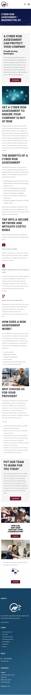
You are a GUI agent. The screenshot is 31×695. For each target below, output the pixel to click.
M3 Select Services (7, 639)
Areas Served (4, 622)
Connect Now (4, 661)
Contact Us (5, 644)
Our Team (5, 634)
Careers (4, 646)
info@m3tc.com (5, 686)
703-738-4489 (5, 682)
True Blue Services (7, 637)
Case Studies (6, 642)
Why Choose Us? (7, 632)
